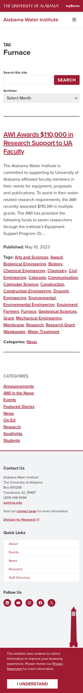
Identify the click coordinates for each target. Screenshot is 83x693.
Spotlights (12, 433)
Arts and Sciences (31, 257)
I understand (32, 684)
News (32, 342)
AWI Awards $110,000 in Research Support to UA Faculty (38, 143)
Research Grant (60, 325)
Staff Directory (19, 577)
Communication (63, 277)
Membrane (13, 325)
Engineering (14, 298)
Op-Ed (9, 420)
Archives (10, 90)
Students (11, 440)
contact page (26, 511)
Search (67, 80)
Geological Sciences (58, 311)
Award (56, 257)
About (13, 543)
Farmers (11, 311)
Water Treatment (43, 331)
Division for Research (19, 519)
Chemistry (57, 270)
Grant (8, 318)
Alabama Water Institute (30, 19)
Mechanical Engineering (39, 318)
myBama (73, 5)
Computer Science (20, 284)
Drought (61, 291)
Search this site (15, 72)
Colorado (37, 277)
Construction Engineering (27, 291)
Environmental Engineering (29, 304)
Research (35, 325)
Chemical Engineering (24, 270)
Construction (52, 284)
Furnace (28, 311)
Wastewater (14, 331)
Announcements (18, 386)
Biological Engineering (24, 264)
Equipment (67, 304)
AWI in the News (18, 393)
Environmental (42, 298)
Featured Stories (18, 406)
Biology (55, 264)
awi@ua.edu (12, 502)
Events (9, 400)
